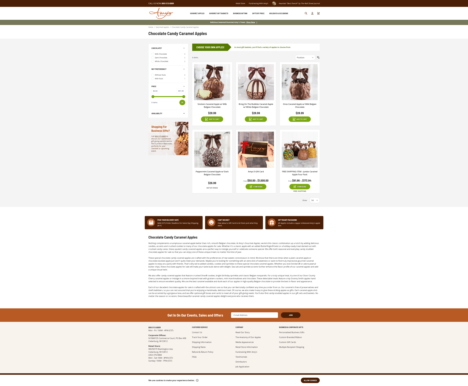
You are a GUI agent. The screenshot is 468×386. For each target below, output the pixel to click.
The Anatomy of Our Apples (248, 337)
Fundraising (258, 3)
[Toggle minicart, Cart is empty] (318, 13)
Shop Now (250, 22)
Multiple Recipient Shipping (291, 347)
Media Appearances (245, 342)
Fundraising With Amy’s (246, 352)
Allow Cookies (310, 380)
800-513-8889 (160, 136)
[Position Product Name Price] (305, 57)
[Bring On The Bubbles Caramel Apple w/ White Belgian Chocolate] (256, 82)
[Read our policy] (197, 380)
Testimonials (241, 357)
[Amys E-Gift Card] (256, 150)
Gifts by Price (258, 13)
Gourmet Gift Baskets (218, 13)
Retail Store (240, 3)
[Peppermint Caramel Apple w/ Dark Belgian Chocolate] (212, 150)
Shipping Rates (199, 347)
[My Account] (312, 13)
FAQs (194, 357)
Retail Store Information (247, 347)
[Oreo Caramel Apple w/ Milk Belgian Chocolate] (300, 82)
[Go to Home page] (161, 13)
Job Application (242, 366)
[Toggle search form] (306, 13)
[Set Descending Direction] (318, 57)
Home (150, 27)
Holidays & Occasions (278, 13)
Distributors (241, 361)
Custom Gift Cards (287, 342)
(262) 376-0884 (155, 355)
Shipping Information (202, 342)
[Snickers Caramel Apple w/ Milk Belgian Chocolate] (212, 82)
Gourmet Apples (197, 13)
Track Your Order (200, 337)
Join (291, 315)
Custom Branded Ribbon (290, 337)
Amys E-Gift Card (256, 171)
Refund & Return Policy (202, 352)
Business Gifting (240, 13)
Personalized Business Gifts (291, 332)
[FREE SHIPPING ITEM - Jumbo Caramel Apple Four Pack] (300, 150)
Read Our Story (243, 332)
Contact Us (197, 332)
